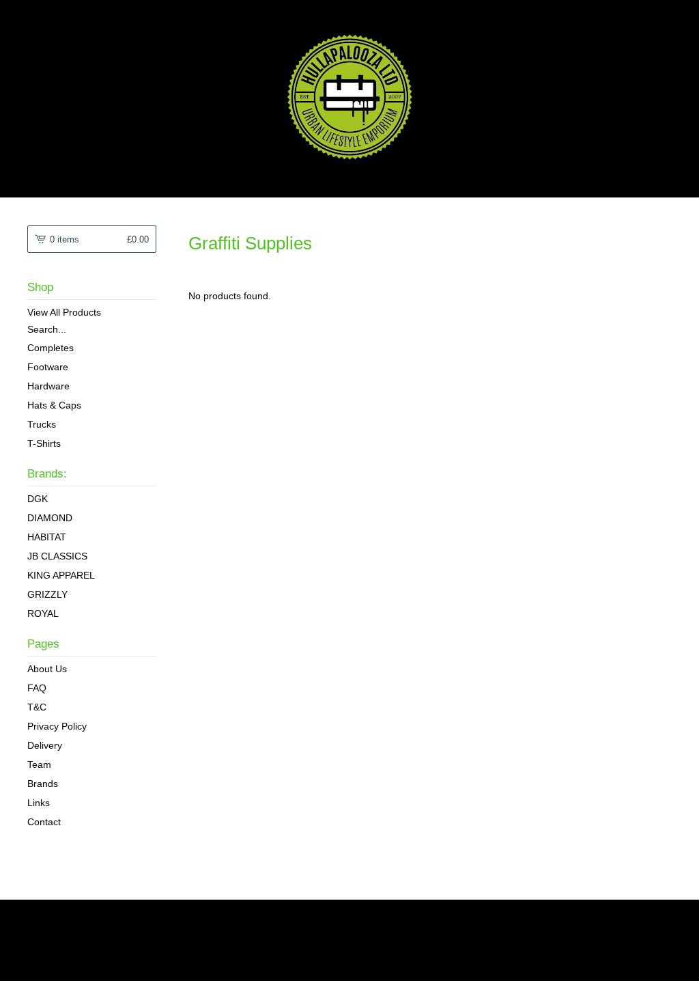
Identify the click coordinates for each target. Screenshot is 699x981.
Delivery (44, 745)
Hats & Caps (54, 405)
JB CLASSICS (57, 556)
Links (38, 802)
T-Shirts (44, 443)
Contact (44, 821)
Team (39, 764)
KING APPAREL (61, 575)
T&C (36, 707)
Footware (47, 366)
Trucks (41, 424)
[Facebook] (49, 917)
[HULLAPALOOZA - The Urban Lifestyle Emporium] (349, 97)
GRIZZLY (47, 594)
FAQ (36, 687)
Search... (46, 329)
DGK (37, 498)
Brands (42, 783)
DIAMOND (49, 517)
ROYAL (43, 613)
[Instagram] (78, 917)
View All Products (64, 312)
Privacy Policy (57, 726)
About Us (47, 668)
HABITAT (46, 536)
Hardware (48, 386)
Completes (50, 347)
